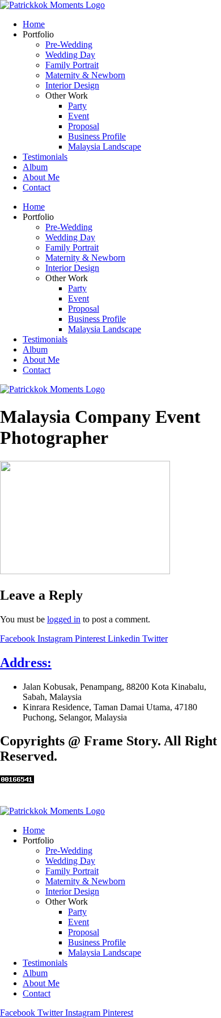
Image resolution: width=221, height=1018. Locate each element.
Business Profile (97, 136)
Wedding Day (70, 55)
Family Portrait (72, 65)
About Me (41, 177)
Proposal (83, 126)
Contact (36, 187)
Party (77, 106)
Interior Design (72, 85)
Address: (26, 662)
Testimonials (45, 157)
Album (35, 167)
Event (78, 116)
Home (34, 24)
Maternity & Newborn (85, 75)
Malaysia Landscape (104, 146)
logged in (63, 619)
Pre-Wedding (68, 44)
